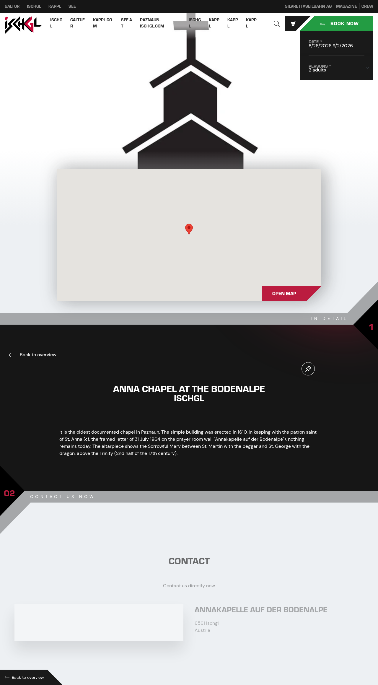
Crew (367, 6)
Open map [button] (284, 293)
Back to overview (37, 355)
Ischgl (34, 6)
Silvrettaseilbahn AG (308, 6)
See (72, 6)
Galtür (12, 6)
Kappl (54, 6)
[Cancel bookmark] (308, 368)
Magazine (346, 6)
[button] (277, 23)
